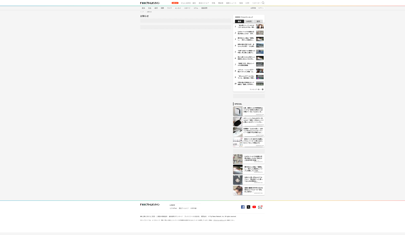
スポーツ (187, 8)
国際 (162, 8)
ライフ (169, 8)
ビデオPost (173, 208)
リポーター (256, 3)
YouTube (253, 207)
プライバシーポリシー (219, 220)
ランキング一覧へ (255, 89)
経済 (156, 8)
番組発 (220, 3)
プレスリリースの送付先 (191, 216)
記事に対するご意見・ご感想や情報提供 (155, 216)
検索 (263, 3)
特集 (213, 3)
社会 (149, 8)
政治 (143, 8)
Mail (259, 206)
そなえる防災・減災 (188, 3)
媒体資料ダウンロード (176, 216)
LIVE (247, 3)
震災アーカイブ (183, 208)
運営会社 (204, 216)
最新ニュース (231, 3)
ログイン (261, 8)
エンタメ (178, 8)
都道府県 (204, 8)
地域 (241, 3)
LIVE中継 (193, 208)
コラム (196, 8)
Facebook (242, 207)
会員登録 (253, 8)
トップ (142, 11)
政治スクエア (204, 3)
